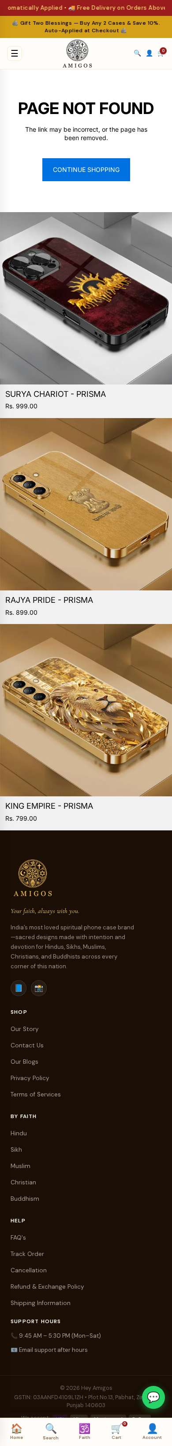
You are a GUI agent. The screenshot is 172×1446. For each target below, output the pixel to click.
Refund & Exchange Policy (47, 1286)
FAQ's (18, 1237)
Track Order (27, 1254)
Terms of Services (36, 1094)
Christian (23, 1182)
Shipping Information (41, 1303)
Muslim (20, 1166)
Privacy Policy (30, 1078)
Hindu (19, 1133)
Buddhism (25, 1198)
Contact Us (27, 1045)
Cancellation (29, 1270)
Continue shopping (86, 169)
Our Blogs (24, 1061)
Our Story (25, 1029)
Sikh (16, 1149)
